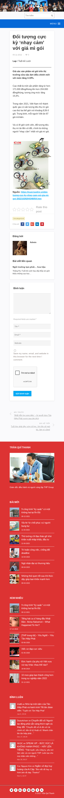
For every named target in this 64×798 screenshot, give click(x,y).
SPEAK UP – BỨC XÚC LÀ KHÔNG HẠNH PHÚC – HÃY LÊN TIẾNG (35, 746)
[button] (32, 23)
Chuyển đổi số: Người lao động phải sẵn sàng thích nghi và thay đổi (35, 723)
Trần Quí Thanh (48, 793)
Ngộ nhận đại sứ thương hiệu (35, 563)
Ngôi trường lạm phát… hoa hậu (29, 267)
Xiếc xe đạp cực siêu (31, 649)
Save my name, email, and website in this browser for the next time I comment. (31, 356)
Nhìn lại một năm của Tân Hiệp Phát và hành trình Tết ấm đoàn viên (35, 707)
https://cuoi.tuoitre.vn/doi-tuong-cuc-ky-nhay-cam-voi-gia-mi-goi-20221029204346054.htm (31, 195)
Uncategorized (18, 218)
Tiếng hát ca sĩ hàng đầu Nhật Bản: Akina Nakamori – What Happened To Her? (35, 621)
